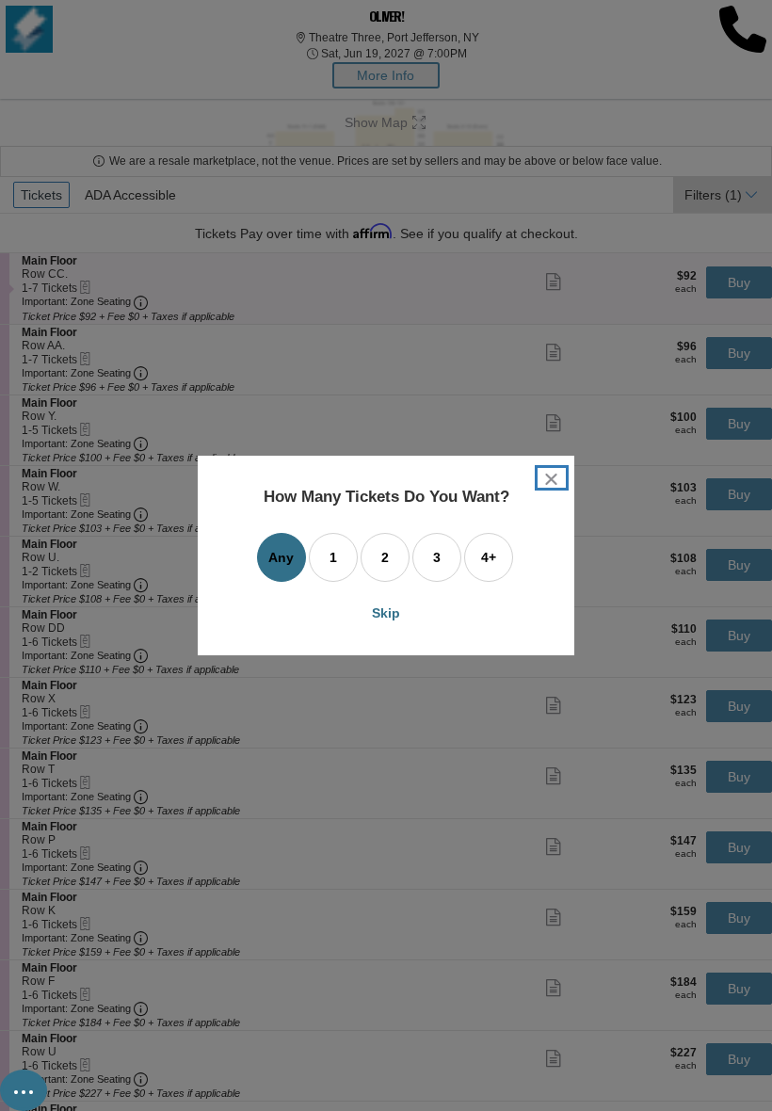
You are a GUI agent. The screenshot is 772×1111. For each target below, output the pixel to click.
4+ (488, 557)
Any (281, 557)
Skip (386, 612)
